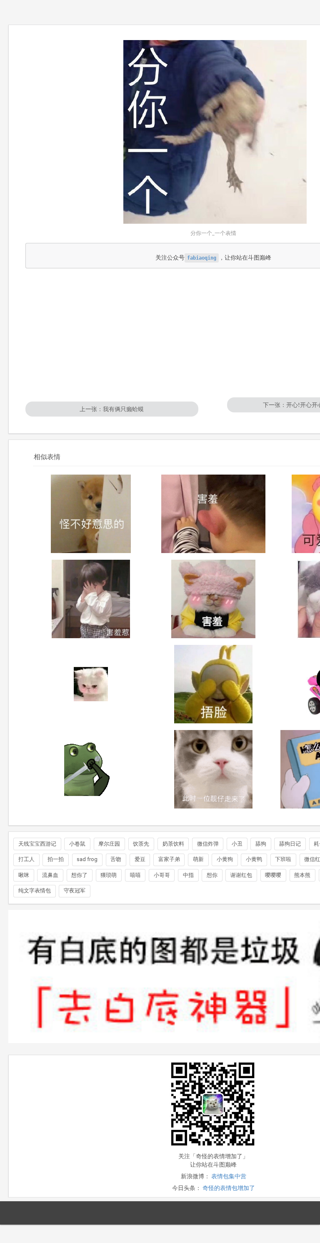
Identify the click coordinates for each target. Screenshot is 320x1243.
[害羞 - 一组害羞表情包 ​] (213, 514)
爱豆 (140, 859)
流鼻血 (50, 875)
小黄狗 (225, 859)
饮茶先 (141, 844)
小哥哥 (162, 875)
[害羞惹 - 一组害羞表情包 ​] (91, 599)
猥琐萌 (108, 875)
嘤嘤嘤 (273, 875)
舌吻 (115, 859)
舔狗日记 (290, 844)
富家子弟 (169, 859)
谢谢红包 (241, 875)
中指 (188, 875)
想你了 (79, 875)
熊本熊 (302, 875)
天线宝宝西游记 (37, 844)
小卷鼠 (77, 844)
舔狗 (260, 844)
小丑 (237, 844)
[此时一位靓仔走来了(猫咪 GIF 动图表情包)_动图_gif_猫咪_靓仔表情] (213, 769)
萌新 (198, 859)
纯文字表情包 (34, 890)
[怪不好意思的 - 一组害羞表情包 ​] (91, 514)
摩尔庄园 (109, 844)
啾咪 (23, 875)
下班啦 (283, 859)
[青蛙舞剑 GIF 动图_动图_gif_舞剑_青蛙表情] (91, 769)
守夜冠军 (74, 890)
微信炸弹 (208, 844)
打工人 (26, 859)
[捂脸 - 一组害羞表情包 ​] (213, 684)
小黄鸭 (254, 859)
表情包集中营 (228, 1176)
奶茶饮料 (173, 844)
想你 (212, 875)
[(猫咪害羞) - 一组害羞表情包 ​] (91, 684)
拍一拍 (56, 859)
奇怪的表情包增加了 (228, 1188)
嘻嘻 (135, 875)
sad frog (87, 859)
